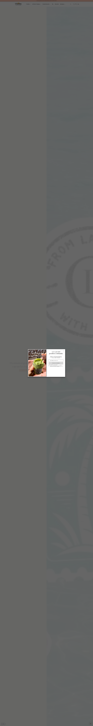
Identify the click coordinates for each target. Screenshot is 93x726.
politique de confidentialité (59, 364)
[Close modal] (63, 351)
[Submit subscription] (56, 363)
